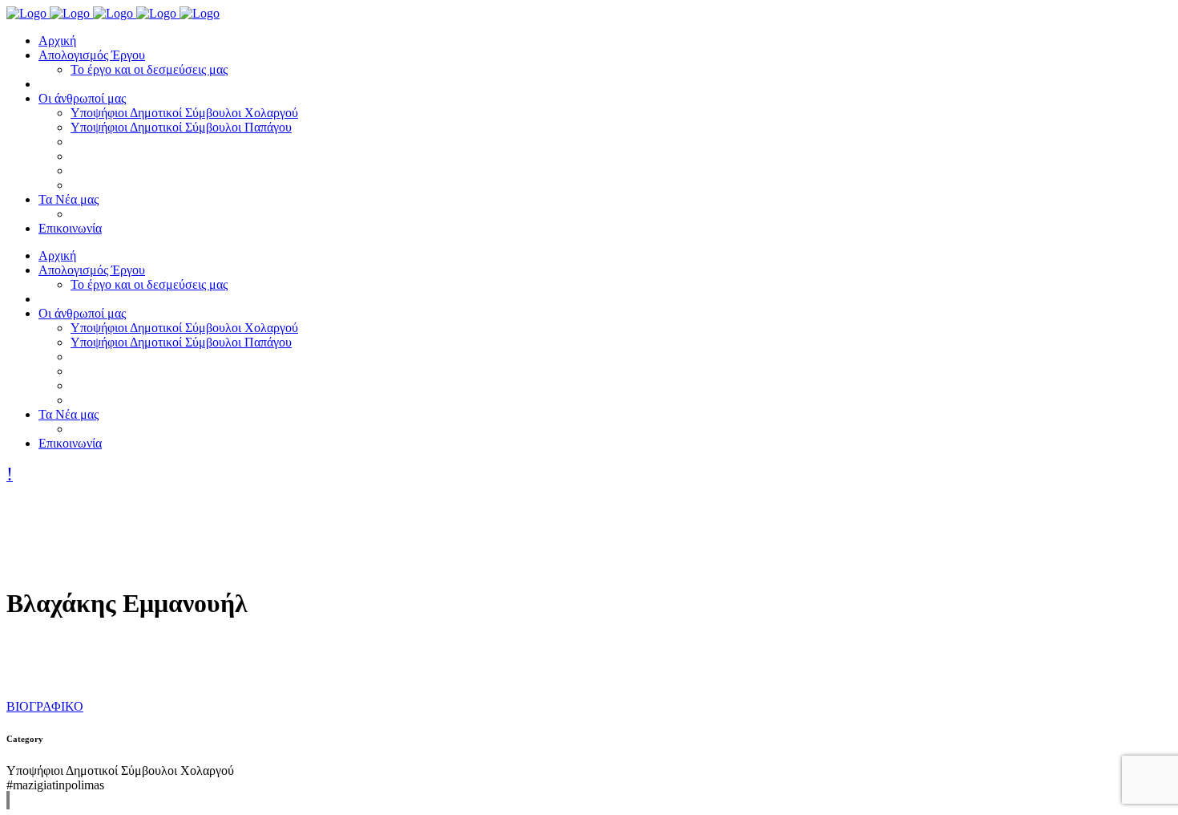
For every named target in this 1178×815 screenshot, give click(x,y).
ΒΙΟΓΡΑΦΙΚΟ (44, 706)
